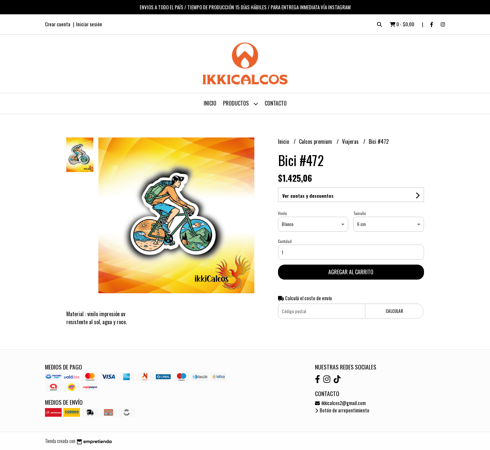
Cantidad (285, 241)
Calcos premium (316, 141)
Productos (236, 103)
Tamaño (359, 213)
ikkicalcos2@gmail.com (343, 402)
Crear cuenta (57, 24)
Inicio (210, 103)
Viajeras (351, 141)
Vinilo (282, 213)
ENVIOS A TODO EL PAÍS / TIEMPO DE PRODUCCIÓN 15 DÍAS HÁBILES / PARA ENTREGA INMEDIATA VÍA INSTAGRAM (245, 7)
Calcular (394, 311)
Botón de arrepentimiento (344, 410)
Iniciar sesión (89, 24)
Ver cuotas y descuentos (308, 195)
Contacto (276, 103)
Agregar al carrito (350, 272)
